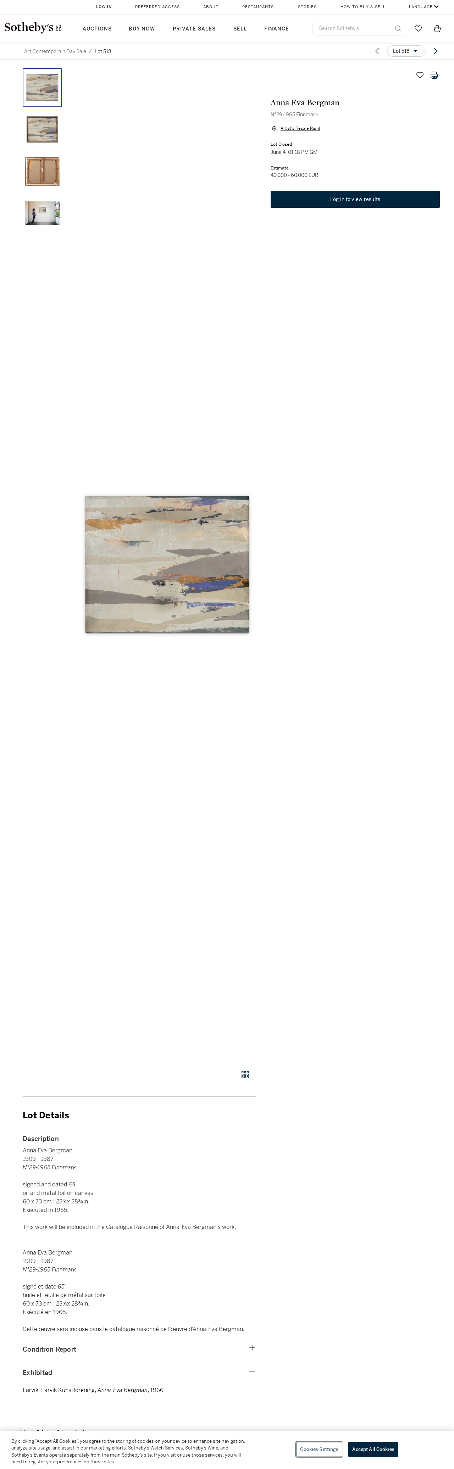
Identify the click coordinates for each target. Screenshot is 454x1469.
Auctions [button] (97, 29)
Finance (276, 29)
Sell (240, 29)
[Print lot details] (434, 75)
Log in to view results (355, 199)
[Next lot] (435, 51)
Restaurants (258, 7)
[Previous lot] (377, 51)
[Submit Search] (398, 28)
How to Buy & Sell (363, 7)
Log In (104, 7)
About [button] (210, 7)
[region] (227, 1450)
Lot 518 (103, 51)
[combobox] (359, 28)
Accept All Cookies (373, 1449)
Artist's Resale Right (300, 128)
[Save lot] (420, 75)
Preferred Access (157, 7)
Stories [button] (307, 7)
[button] (166, 565)
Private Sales (194, 29)
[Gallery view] (245, 1075)
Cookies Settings (319, 1449)
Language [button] (421, 7)
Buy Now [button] (142, 29)
